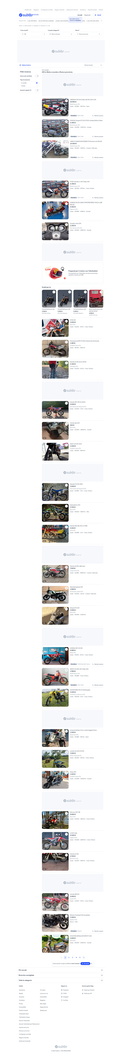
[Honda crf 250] (72, 862)
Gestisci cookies (23, 1010)
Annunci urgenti (24, 90)
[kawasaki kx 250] (72, 513)
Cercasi (23, 86)
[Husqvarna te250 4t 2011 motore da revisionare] (72, 349)
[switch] (37, 76)
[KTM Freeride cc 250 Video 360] (72, 190)
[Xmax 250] (72, 780)
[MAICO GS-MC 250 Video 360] (72, 677)
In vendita (24, 83)
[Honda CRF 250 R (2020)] (72, 410)
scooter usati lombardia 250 (63, 21)
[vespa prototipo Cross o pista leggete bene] (72, 738)
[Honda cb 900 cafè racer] (72, 574)
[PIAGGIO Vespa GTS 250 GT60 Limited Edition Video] (72, 129)
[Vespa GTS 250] (72, 616)
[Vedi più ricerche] (101, 20)
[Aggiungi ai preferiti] (66, 100)
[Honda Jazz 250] (72, 431)
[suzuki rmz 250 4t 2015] (72, 759)
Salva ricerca (26, 65)
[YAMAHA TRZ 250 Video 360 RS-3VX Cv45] (72, 108)
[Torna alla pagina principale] (29, 15)
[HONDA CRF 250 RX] (72, 656)
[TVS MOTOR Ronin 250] (49, 302)
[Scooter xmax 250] (72, 232)
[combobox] (33, 34)
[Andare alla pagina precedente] (61, 957)
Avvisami (86, 963)
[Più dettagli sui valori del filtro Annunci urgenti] (30, 90)
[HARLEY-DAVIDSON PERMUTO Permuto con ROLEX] (72, 150)
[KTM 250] (72, 328)
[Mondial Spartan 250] (72, 595)
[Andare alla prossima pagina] (84, 957)
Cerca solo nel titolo (26, 76)
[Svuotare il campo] (44, 34)
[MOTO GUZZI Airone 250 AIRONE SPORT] (96, 303)
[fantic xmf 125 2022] (72, 452)
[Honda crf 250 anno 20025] (72, 370)
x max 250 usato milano (93, 21)
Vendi (99, 15)
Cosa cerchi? (24, 30)
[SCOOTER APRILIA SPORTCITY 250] (72, 944)
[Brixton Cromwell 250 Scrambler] (72, 923)
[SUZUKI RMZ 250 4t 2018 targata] (72, 698)
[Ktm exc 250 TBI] (72, 820)
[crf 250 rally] (72, 841)
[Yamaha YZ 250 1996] (72, 492)
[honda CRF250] (72, 902)
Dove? (77, 30)
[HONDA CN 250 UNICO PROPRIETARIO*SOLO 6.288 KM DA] (72, 211)
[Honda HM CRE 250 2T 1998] (72, 534)
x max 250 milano (32, 21)
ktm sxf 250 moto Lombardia (46, 21)
